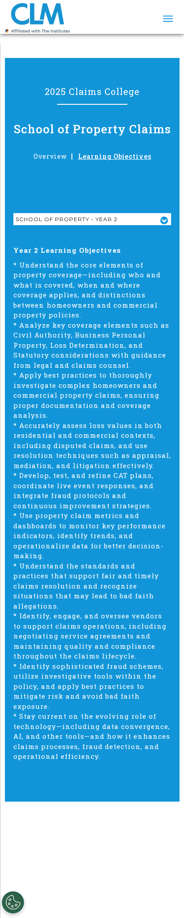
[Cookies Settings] (13, 902)
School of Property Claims (92, 128)
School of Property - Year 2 (66, 219)
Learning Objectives (114, 156)
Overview (50, 156)
